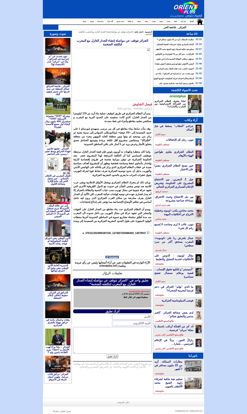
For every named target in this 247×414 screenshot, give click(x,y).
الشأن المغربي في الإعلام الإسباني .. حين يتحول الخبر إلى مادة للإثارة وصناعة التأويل (57, 179)
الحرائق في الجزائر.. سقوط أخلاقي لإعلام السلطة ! (58, 295)
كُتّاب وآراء (110, 21)
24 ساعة (191, 33)
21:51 (199, 58)
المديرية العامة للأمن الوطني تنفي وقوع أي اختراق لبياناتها (57, 268)
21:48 (199, 63)
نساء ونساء (100, 21)
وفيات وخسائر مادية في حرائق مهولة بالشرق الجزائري (58, 322)
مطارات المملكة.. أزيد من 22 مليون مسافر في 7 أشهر (168, 365)
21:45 (199, 68)
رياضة (146, 21)
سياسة (168, 21)
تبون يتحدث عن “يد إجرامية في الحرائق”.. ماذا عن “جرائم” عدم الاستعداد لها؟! (58, 60)
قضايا (175, 21)
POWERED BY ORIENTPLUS (188, 411)
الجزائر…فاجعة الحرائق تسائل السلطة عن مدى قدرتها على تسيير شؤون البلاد (58, 90)
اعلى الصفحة (123, 402)
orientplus (178, 96)
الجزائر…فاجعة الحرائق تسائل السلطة (164, 27)
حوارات (154, 21)
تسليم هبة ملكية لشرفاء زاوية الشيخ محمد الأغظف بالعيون (168, 383)
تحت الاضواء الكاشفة (184, 90)
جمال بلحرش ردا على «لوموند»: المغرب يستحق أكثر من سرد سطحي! (173, 242)
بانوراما (92, 21)
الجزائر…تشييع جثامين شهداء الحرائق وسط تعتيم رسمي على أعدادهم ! (58, 151)
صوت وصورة (120, 21)
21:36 (199, 78)
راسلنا (84, 21)
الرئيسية (199, 21)
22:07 (199, 49)
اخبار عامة (183, 21)
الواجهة (192, 21)
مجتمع (161, 21)
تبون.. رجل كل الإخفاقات (179, 139)
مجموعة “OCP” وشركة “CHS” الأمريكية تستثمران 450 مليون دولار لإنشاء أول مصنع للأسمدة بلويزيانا (58, 121)
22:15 (199, 39)
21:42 (199, 73)
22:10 (199, 44)
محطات (139, 21)
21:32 (199, 83)
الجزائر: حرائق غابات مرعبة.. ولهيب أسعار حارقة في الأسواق (58, 377)
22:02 (199, 54)
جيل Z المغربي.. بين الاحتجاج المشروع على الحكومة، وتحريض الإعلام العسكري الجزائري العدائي (173, 183)
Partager (112, 257)
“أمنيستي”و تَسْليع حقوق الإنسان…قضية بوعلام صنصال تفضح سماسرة (173, 273)
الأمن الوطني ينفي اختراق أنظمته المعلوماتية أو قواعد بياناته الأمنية (58, 241)
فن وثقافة (130, 21)
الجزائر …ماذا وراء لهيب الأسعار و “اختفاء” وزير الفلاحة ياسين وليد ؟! (58, 350)
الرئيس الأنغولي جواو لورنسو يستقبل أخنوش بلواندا (174, 64)
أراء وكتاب (190, 120)
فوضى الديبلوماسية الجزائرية (177, 300)
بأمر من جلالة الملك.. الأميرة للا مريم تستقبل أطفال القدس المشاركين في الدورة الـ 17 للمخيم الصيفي (58, 211)
